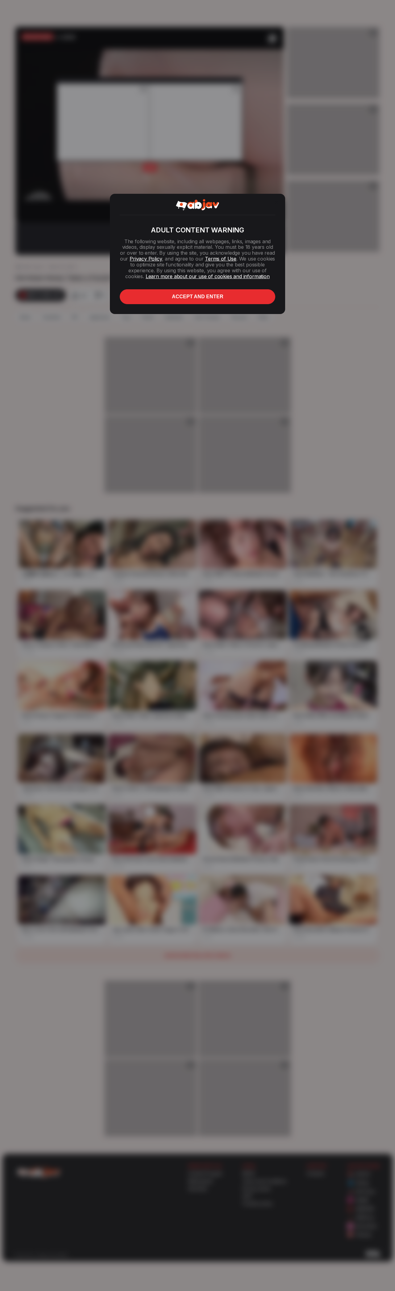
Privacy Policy (146, 259)
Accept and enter (197, 296)
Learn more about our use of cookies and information (208, 276)
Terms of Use (220, 259)
